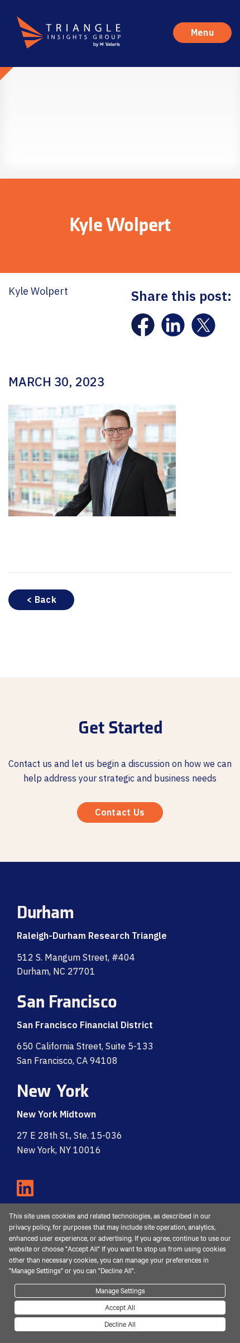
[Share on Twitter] (203, 326)
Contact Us (120, 812)
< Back (41, 599)
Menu (202, 32)
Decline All (120, 1326)
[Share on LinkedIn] (173, 326)
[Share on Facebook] (143, 326)
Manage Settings (120, 1292)
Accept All (120, 1309)
